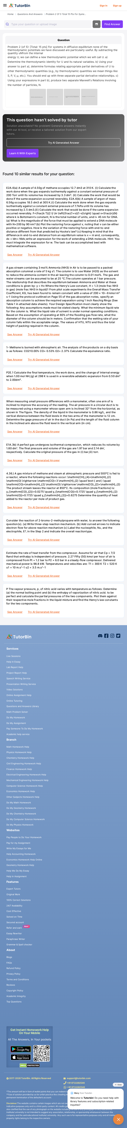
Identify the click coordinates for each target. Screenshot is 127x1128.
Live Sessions (13, 656)
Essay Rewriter (14, 933)
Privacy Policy (13, 973)
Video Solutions (14, 689)
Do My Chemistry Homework (21, 813)
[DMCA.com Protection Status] (29, 1065)
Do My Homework (15, 717)
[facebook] (100, 635)
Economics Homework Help (20, 791)
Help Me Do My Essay (17, 870)
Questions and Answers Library (22, 706)
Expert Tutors (13, 888)
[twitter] (118, 635)
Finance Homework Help (19, 769)
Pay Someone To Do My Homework (24, 728)
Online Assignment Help (18, 695)
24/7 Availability (14, 905)
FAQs (9, 962)
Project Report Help (16, 672)
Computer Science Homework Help (24, 785)
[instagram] (112, 635)
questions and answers (29, 14)
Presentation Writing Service (21, 684)
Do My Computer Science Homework (25, 819)
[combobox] (47, 24)
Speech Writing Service (18, 678)
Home (10, 14)
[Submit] (7, 24)
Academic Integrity (16, 996)
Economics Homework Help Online (24, 859)
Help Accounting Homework (21, 854)
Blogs (9, 957)
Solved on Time (14, 916)
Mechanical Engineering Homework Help (27, 780)
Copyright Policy (14, 990)
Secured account (15, 922)
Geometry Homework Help (20, 865)
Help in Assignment (16, 876)
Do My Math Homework (18, 802)
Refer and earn (14, 927)
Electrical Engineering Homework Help (26, 774)
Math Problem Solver (17, 712)
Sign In (103, 5)
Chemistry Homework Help (20, 758)
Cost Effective (13, 911)
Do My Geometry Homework (21, 808)
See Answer (14, 254)
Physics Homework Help (19, 752)
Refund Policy (13, 968)
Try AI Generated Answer (44, 254)
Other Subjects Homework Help (22, 797)
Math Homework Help (17, 746)
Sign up (117, 5)
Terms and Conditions (17, 979)
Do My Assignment (16, 723)
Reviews (10, 985)
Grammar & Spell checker (19, 944)
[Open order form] (1, 11)
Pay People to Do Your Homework (24, 837)
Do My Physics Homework (19, 824)
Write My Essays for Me (18, 848)
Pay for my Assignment (18, 843)
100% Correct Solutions (18, 900)
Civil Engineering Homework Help (23, 763)
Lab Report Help (14, 667)
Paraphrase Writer (15, 939)
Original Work (13, 894)
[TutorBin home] (19, 5)
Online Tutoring (14, 700)
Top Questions (13, 1001)
